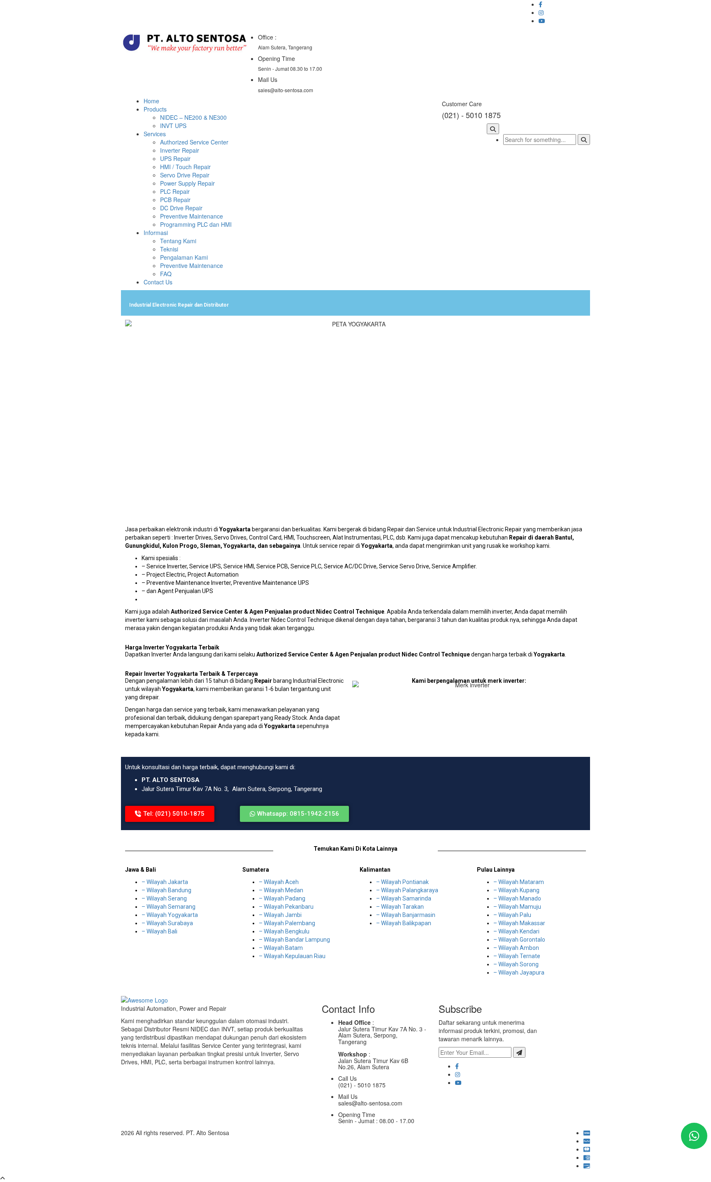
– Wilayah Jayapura (518, 972)
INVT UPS (173, 125)
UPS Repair (175, 158)
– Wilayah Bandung (166, 890)
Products (155, 109)
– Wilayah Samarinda (403, 898)
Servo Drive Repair (184, 175)
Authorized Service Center (194, 142)
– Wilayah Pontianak (402, 882)
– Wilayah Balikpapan (403, 923)
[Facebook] (457, 1066)
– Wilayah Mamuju (517, 906)
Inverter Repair (179, 150)
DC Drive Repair (181, 208)
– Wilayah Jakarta (165, 882)
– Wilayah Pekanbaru (286, 906)
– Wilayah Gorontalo (519, 939)
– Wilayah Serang (164, 898)
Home (151, 101)
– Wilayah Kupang (516, 890)
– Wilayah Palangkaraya (407, 890)
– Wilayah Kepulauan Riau (292, 956)
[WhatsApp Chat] (694, 1136)
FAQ (166, 274)
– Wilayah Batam (281, 948)
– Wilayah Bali (159, 931)
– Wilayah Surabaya (167, 923)
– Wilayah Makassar (519, 923)
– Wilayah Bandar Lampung (294, 939)
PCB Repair (175, 199)
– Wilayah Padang (282, 898)
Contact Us (158, 282)
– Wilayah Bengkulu (284, 931)
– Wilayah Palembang (287, 923)
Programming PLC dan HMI (196, 224)
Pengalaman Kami (184, 257)
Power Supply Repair (187, 183)
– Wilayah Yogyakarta (170, 915)
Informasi (156, 232)
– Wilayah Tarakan (400, 906)
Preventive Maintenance (191, 216)
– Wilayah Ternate (516, 956)
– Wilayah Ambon (516, 948)
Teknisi (169, 249)
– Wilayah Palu (512, 915)
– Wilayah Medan (281, 890)
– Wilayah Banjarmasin (405, 915)
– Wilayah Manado (517, 898)
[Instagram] (457, 1074)
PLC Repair (175, 191)
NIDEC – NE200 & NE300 (193, 117)
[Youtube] (458, 1082)
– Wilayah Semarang (168, 906)
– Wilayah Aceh (279, 882)
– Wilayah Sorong (516, 964)
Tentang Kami (178, 241)
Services (155, 134)
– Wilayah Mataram (518, 882)
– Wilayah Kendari (516, 931)
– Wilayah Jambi (280, 915)
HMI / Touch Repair (185, 167)
